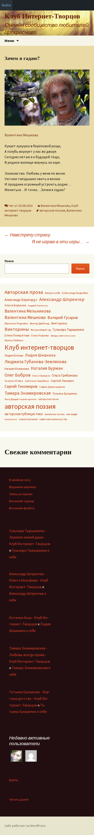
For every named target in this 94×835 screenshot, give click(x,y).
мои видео (71, 414)
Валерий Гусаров (62, 317)
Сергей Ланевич (62, 381)
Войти (13, 780)
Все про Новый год (41, 329)
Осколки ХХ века (14, 381)
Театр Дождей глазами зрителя (21, 399)
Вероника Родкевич (16, 323)
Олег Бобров (17, 375)
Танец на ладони (20, 494)
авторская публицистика (24, 414)
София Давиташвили (52, 386)
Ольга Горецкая (41, 375)
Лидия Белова (14, 355)
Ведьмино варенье (22, 487)
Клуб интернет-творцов (39, 347)
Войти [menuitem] (6, 5)
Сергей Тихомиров (21, 386)
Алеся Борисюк (15, 305)
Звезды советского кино (63, 335)
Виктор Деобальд (39, 323)
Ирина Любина (14, 340)
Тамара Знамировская (28, 393)
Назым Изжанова (17, 369)
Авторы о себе (52, 293)
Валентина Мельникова (28, 311)
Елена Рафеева (40, 335)
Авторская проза (24, 292)
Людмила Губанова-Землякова (35, 361)
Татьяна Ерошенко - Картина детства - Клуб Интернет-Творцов (29, 698)
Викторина (59, 323)
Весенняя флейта (21, 508)
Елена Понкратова (17, 335)
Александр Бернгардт (21, 299)
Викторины (17, 329)
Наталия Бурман (47, 368)
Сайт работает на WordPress (25, 826)
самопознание (28, 419)
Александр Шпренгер (61, 299)
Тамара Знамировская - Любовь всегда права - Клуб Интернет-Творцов (29, 655)
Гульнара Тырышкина (68, 329)
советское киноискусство (53, 419)
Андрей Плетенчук (38, 305)
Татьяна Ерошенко (64, 394)
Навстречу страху (27, 235)
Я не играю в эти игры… (60, 241)
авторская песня (48, 399)
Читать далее (19, 799)
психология (11, 419)
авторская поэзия (52, 210)
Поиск (9, 261)
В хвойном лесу (20, 480)
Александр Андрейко (75, 293)
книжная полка (54, 414)
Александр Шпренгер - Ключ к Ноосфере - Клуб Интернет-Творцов (28, 580)
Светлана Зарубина (37, 381)
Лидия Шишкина (40, 355)
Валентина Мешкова (21, 135)
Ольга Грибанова (65, 375)
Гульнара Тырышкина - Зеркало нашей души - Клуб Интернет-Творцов (29, 537)
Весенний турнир (21, 501)
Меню (9, 40)
